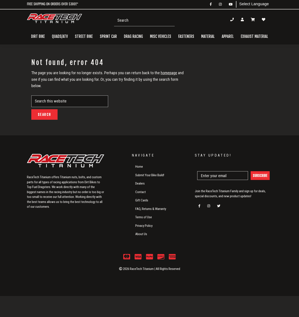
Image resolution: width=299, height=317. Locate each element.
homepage (169, 72)
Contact (140, 192)
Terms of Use (143, 217)
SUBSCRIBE (260, 175)
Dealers (140, 183)
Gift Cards (141, 200)
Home (139, 167)
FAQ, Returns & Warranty (150, 209)
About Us (141, 234)
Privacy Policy (144, 226)
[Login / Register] (242, 19)
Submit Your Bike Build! (149, 175)
